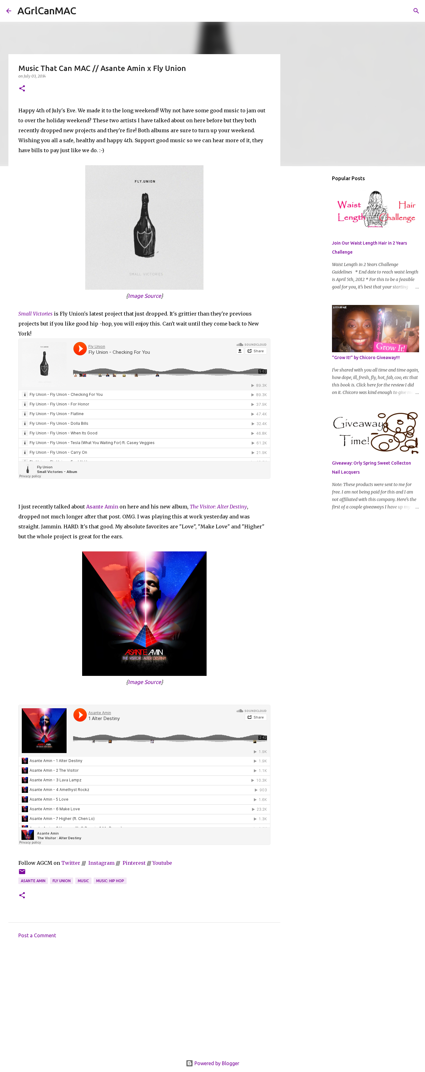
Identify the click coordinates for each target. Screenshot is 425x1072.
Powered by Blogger (216, 1063)
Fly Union (62, 881)
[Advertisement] (144, 1001)
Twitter (70, 863)
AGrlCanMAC (46, 10)
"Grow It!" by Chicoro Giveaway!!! (366, 357)
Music (83, 881)
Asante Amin (102, 506)
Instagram (101, 863)
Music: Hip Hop (110, 881)
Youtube (162, 863)
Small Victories (35, 314)
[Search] (85, 10)
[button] (22, 89)
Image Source (144, 296)
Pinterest (134, 863)
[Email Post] (22, 874)
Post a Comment (37, 935)
